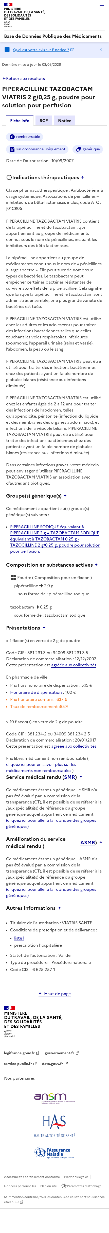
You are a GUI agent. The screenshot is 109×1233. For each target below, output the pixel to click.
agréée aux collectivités (73, 665)
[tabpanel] (54, 556)
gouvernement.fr (59, 1053)
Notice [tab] (64, 121)
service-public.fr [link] (18, 1063)
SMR (69, 777)
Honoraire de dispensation (36, 692)
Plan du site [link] (48, 1186)
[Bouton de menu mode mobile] (102, 7)
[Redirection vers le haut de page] (84, 177)
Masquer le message (101, 49)
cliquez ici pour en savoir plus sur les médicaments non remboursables (41, 767)
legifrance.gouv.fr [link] (19, 1053)
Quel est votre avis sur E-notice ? (41, 50)
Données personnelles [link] (20, 1186)
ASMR (87, 842)
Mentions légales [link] (76, 1177)
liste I (19, 938)
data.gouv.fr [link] (52, 1063)
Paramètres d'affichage (84, 1186)
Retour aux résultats (25, 78)
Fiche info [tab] (19, 121)
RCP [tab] (44, 121)
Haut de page (57, 994)
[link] (53, 36)
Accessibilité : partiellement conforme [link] (32, 1177)
